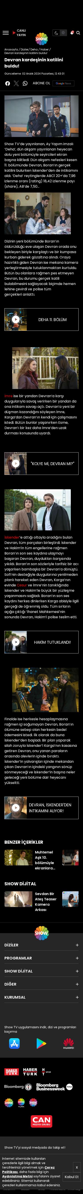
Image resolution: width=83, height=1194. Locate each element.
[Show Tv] (41, 39)
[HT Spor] (46, 1072)
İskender (11, 537)
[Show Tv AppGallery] (69, 1043)
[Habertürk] (11, 1072)
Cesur (22, 585)
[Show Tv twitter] (16, 83)
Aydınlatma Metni (17, 1176)
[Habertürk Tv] (30, 1072)
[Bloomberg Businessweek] (54, 1087)
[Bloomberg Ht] (18, 1087)
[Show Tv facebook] (7, 83)
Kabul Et (72, 1176)
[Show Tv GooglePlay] (41, 1043)
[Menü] (6, 33)
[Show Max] (33, 1103)
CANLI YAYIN (21, 32)
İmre (8, 396)
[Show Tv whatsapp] (25, 83)
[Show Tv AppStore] (14, 1043)
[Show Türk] (21, 1103)
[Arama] (78, 33)
